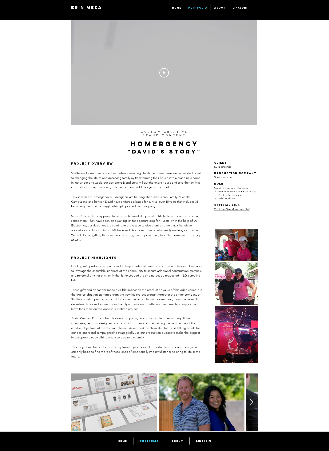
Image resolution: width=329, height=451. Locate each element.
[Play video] (164, 73)
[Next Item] (251, 402)
